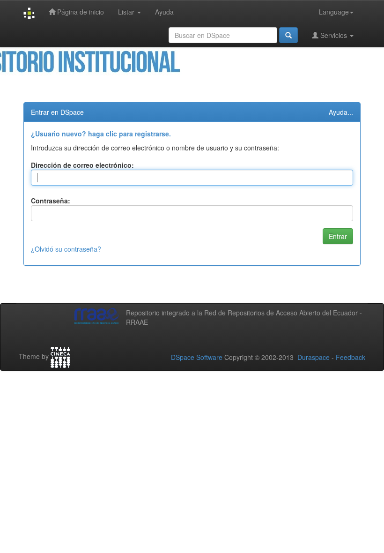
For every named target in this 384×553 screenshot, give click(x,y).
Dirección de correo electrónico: (82, 165)
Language (334, 11)
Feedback (350, 357)
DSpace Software (196, 357)
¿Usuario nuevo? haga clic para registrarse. (101, 133)
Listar (127, 11)
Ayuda (164, 11)
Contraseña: (50, 200)
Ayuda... (341, 112)
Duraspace (313, 357)
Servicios (333, 35)
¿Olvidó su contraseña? (66, 249)
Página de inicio (79, 11)
